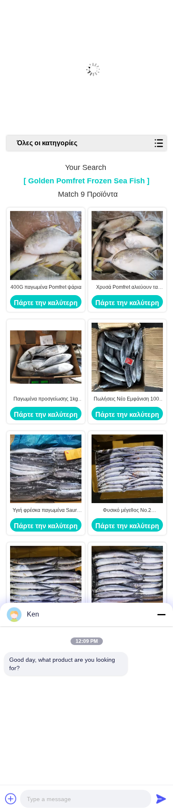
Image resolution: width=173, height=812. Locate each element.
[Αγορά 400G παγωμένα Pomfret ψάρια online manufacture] (45, 245)
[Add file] (11, 798)
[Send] (161, 798)
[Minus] (161, 614)
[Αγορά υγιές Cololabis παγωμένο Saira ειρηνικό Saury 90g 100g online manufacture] (127, 580)
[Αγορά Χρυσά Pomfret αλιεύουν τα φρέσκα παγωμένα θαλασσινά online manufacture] (127, 245)
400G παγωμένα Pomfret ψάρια (45, 287)
